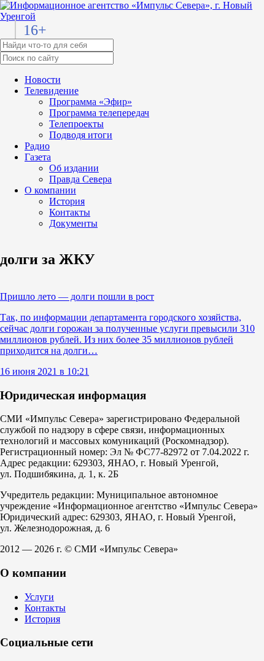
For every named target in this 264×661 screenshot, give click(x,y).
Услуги (39, 597)
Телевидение (52, 90)
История (67, 201)
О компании (50, 190)
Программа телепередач (99, 113)
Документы (73, 223)
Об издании (74, 168)
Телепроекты (76, 124)
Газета (38, 157)
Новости (43, 79)
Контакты (69, 212)
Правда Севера (80, 179)
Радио (37, 146)
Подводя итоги (80, 135)
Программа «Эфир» (90, 101)
